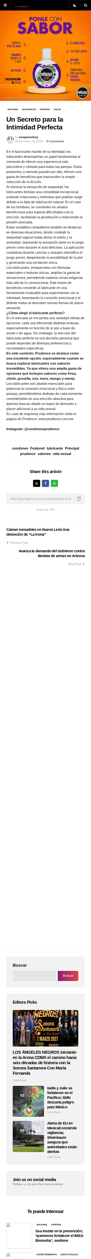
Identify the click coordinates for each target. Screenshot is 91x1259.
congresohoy (28, 137)
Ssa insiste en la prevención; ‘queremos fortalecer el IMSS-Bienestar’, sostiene (59, 1236)
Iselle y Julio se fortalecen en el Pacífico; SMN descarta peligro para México (60, 1097)
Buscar (20, 965)
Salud (57, 109)
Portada (45, 109)
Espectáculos (69, 1254)
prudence (28, 454)
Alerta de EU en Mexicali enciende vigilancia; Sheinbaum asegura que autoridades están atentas (62, 1137)
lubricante (55, 448)
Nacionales (29, 109)
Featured (37, 448)
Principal (72, 448)
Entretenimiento (47, 1254)
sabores (44, 454)
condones (20, 448)
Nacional (13, 109)
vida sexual (62, 454)
